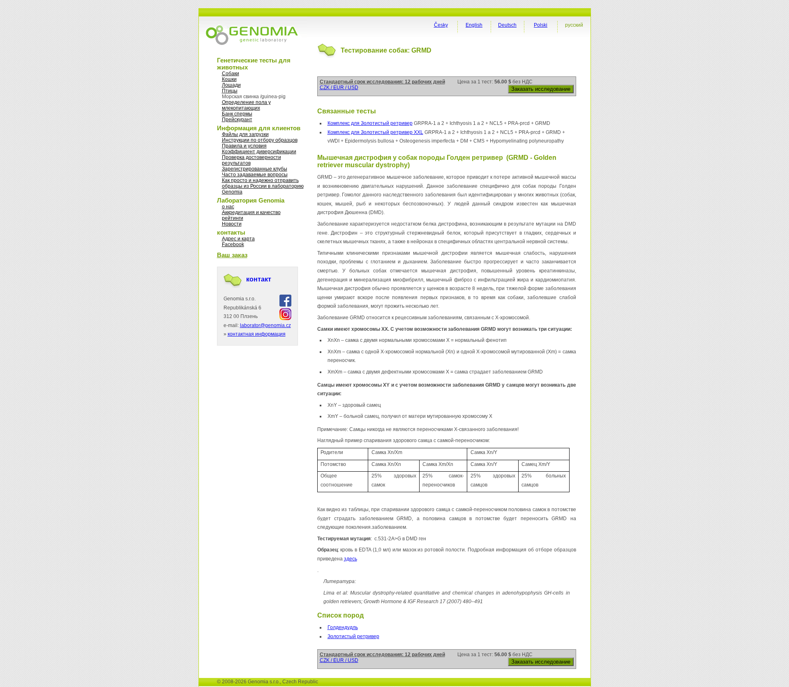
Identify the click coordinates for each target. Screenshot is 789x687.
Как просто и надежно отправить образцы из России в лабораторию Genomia (263, 186)
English (474, 25)
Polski (540, 25)
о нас (228, 207)
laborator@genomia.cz (265, 325)
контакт (258, 279)
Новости (232, 224)
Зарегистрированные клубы (254, 169)
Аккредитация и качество (251, 212)
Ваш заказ (232, 254)
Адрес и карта (238, 239)
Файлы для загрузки (245, 134)
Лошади (231, 85)
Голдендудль (343, 627)
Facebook (233, 244)
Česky (441, 25)
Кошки (229, 79)
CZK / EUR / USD (339, 87)
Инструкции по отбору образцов (260, 140)
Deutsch (507, 25)
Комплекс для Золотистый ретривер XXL (375, 132)
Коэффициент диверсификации (259, 151)
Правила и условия (244, 146)
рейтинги (232, 218)
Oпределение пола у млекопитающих (246, 105)
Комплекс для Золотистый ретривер (370, 123)
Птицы (230, 91)
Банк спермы (237, 114)
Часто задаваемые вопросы (255, 175)
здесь (350, 559)
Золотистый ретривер (353, 636)
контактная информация (257, 334)
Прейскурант (237, 119)
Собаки (230, 73)
